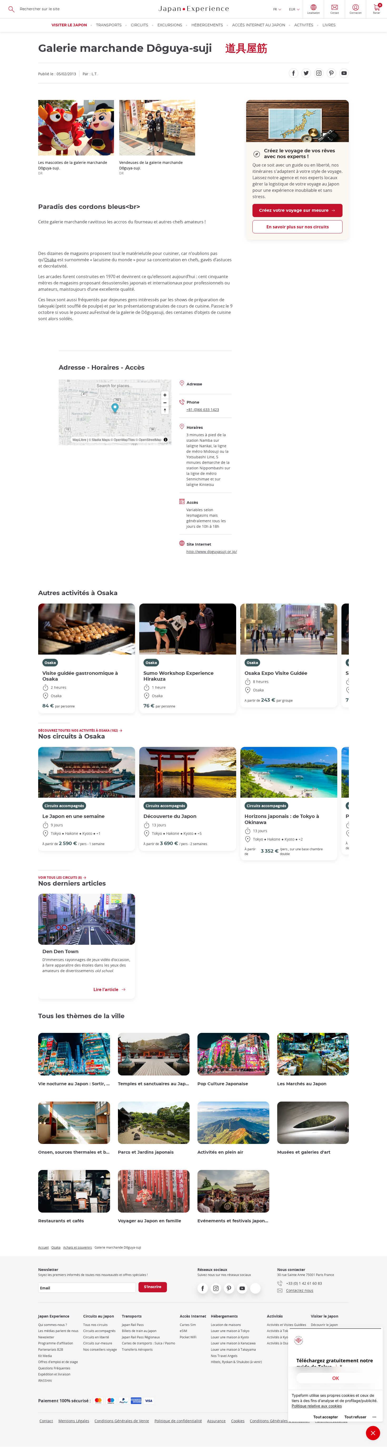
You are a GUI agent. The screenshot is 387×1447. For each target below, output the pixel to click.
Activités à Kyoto (279, 1337)
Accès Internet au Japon (258, 25)
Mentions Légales (73, 1420)
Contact (46, 1420)
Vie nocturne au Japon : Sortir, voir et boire (74, 1084)
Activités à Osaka (279, 1343)
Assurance (216, 1420)
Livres (329, 25)
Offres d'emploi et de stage (58, 1362)
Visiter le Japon (69, 25)
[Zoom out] (165, 402)
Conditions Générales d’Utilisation (280, 1420)
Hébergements (207, 25)
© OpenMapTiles (123, 439)
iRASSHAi (45, 1381)
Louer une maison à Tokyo (230, 1331)
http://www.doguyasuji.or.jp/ (211, 551)
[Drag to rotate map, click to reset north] (165, 410)
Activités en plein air (220, 1152)
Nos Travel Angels (224, 1356)
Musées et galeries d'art (303, 1152)
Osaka (50, 260)
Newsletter (46, 1337)
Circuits (139, 25)
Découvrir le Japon (324, 1325)
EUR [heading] (292, 9)
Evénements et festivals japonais (233, 1221)
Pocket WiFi (188, 1337)
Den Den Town (60, 951)
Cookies (238, 1420)
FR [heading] (275, 9)
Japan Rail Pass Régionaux (141, 1337)
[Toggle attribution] (165, 439)
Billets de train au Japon (139, 1331)
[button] (114, 408)
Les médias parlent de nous (58, 1331)
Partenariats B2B (50, 1349)
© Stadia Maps (99, 439)
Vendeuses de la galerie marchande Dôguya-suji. (151, 167)
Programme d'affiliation (55, 1343)
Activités (303, 25)
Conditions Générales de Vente (122, 1420)
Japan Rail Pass (133, 1325)
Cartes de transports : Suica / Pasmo (148, 1343)
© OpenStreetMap (148, 439)
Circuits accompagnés (64, 805)
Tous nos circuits (95, 1325)
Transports (109, 25)
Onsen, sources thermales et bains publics (74, 1152)
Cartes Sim (188, 1325)
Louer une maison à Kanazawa (233, 1343)
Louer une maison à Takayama (233, 1349)
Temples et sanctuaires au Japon (154, 1084)
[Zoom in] (165, 395)
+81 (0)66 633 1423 (202, 409)
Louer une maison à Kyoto (230, 1337)
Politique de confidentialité (178, 1420)
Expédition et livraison (54, 1374)
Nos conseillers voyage (100, 1349)
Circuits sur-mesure (97, 1343)
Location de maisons (226, 1325)
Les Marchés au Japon (301, 1084)
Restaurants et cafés (61, 1221)
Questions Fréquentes (54, 1368)
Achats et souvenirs (77, 1247)
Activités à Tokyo (279, 1331)
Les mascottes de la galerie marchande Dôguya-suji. (72, 167)
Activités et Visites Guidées (286, 1325)
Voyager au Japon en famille (149, 1221)
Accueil (43, 1247)
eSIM (183, 1331)
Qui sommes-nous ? (52, 1325)
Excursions (169, 25)
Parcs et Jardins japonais (146, 1152)
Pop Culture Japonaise (222, 1084)
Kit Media (45, 1356)
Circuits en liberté (96, 1337)
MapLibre (79, 439)
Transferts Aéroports (137, 1349)
